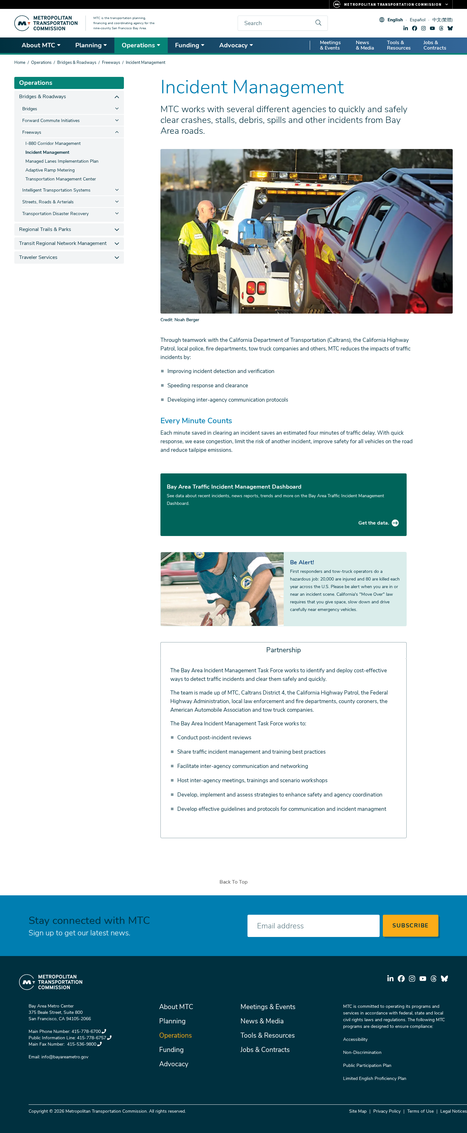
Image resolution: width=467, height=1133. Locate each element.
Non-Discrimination (362, 1052)
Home (19, 62)
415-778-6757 (91, 1038)
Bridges (29, 109)
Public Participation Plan (367, 1065)
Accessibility (355, 1039)
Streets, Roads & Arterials (48, 202)
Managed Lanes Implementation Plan (61, 161)
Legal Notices (453, 1111)
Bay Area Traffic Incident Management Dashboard (234, 487)
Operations (138, 45)
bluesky (450, 28)
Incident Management (47, 152)
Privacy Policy (387, 1111)
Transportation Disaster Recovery (55, 214)
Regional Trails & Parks (45, 229)
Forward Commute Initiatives (51, 121)
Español (417, 20)
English (395, 20)
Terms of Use (420, 1111)
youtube (432, 28)
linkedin (405, 28)
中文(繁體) (442, 20)
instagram (423, 28)
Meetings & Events (330, 45)
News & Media (365, 45)
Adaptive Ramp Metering (50, 170)
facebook (414, 28)
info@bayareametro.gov (64, 1057)
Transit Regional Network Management (62, 243)
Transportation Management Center (60, 179)
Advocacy (233, 45)
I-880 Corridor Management (53, 143)
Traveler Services (38, 257)
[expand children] (116, 96)
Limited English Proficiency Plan (374, 1078)
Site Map (358, 1111)
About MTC (38, 45)
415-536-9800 (81, 1044)
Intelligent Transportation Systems (56, 190)
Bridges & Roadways (76, 62)
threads (441, 28)
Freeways (111, 62)
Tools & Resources (399, 45)
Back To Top (233, 882)
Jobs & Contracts (434, 45)
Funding (187, 45)
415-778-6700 (86, 1031)
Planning (88, 45)
